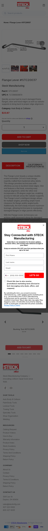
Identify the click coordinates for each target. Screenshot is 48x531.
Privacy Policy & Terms (12, 305)
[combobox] (6, 275)
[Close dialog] (43, 225)
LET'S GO (34, 275)
